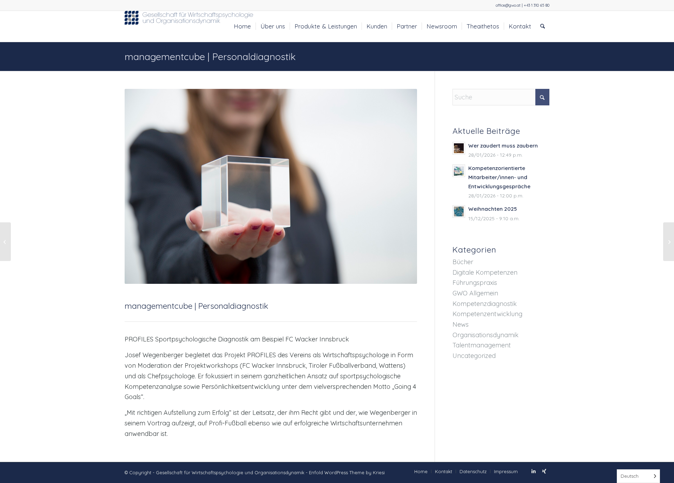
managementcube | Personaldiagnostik (210, 57)
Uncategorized (474, 356)
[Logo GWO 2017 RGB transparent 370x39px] (190, 26)
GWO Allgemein (475, 293)
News (460, 324)
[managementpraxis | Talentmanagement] (5, 241)
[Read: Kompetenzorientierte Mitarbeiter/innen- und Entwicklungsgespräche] (458, 170)
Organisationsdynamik (485, 335)
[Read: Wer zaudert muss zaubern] (458, 148)
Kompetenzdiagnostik (484, 304)
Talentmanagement (481, 345)
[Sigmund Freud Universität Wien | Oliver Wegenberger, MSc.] (668, 241)
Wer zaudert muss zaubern (503, 145)
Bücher (462, 262)
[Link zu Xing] (544, 471)
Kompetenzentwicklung (487, 314)
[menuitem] (242, 26)
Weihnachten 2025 (492, 208)
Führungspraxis (474, 283)
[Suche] (542, 26)
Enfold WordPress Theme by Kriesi (347, 472)
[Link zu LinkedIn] (533, 471)
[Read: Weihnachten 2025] (458, 211)
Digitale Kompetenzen (484, 272)
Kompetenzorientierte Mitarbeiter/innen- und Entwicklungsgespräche (499, 177)
